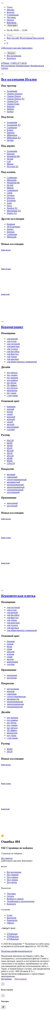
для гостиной (13, 344)
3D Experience (13, 226)
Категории (12, 25)
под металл (12, 372)
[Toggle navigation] (2, 3)
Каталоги (11, 58)
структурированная (16, 696)
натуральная (13, 689)
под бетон (11, 383)
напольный (12, 503)
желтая (10, 659)
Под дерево (12, 880)
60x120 (10, 440)
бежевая (11, 641)
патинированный (15, 484)
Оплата (10, 20)
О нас (9, 915)
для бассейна (13, 351)
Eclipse (10, 130)
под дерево (12, 375)
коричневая (12, 662)
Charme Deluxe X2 (15, 99)
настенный (12, 506)
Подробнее (6, 979)
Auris (9, 203)
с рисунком (12, 395)
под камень (12, 380)
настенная (12, 678)
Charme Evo (12, 101)
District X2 (12, 213)
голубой (11, 429)
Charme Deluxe (14, 96)
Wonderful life (13, 156)
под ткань (11, 393)
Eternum (10, 106)
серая (9, 649)
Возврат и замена (15, 899)
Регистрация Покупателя (32, 38)
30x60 (9, 445)
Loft (9, 161)
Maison (10, 164)
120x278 (11, 463)
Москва (10, 9)
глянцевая (11, 694)
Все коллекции (14, 56)
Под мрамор (13, 874)
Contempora (12, 190)
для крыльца (13, 359)
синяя (9, 656)
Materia (10, 188)
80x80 (9, 461)
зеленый (11, 419)
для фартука (12, 354)
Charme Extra (13, 104)
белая (9, 646)
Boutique (11, 224)
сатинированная (15, 706)
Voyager (10, 195)
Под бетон (12, 882)
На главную (7, 858)
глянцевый (12, 477)
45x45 (9, 448)
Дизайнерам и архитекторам (20, 901)
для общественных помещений (22, 361)
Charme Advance (14, 93)
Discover (11, 198)
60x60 (9, 443)
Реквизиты (12, 920)
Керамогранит (23, 65)
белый (10, 411)
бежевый (11, 406)
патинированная (15, 701)
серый (10, 414)
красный (11, 417)
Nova (9, 205)
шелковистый (13, 482)
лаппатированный (16, 487)
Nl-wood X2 (12, 166)
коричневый (13, 427)
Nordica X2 (12, 208)
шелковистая (13, 699)
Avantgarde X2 (14, 125)
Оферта (10, 923)
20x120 (10, 456)
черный (10, 409)
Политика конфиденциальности (16, 951)
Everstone (11, 200)
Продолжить (21, 979)
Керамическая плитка (18, 596)
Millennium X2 (14, 138)
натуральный (13, 492)
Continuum (12, 127)
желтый (10, 424)
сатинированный (15, 489)
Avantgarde (12, 91)
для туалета (12, 349)
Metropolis (11, 180)
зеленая (10, 654)
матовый (11, 474)
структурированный (16, 479)
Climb (9, 193)
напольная (12, 675)
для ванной (12, 339)
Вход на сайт (13, 38)
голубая (10, 664)
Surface (10, 111)
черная (10, 644)
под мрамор (12, 377)
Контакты (11, 22)
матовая (10, 691)
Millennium (12, 135)
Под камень (12, 877)
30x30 (9, 453)
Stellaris (10, 109)
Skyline (10, 140)
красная (10, 651)
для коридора (13, 346)
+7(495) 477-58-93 (18, 63)
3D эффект (12, 385)
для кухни (12, 341)
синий (10, 422)
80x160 (10, 450)
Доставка (11, 17)
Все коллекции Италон (19, 79)
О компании (13, 15)
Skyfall (10, 159)
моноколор (12, 390)
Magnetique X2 (14, 210)
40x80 (9, 458)
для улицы (12, 356)
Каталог (11, 12)
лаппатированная (15, 704)
